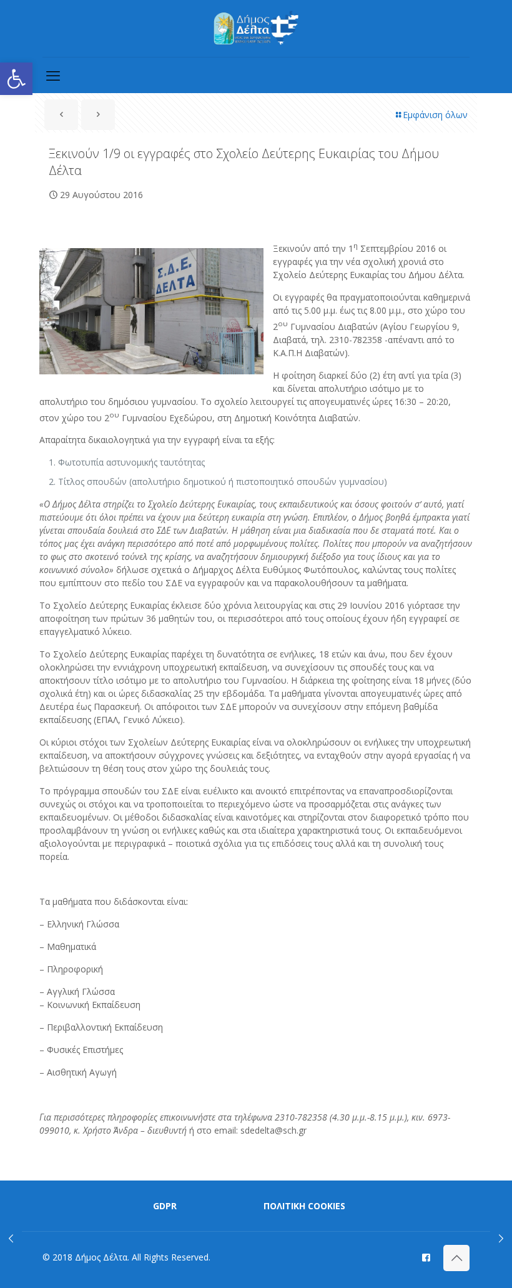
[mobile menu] (53, 75)
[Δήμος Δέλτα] (256, 28)
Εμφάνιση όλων (435, 115)
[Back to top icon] (456, 1258)
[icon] (426, 1257)
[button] (16, 78)
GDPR (165, 1206)
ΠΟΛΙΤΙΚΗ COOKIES (304, 1206)
